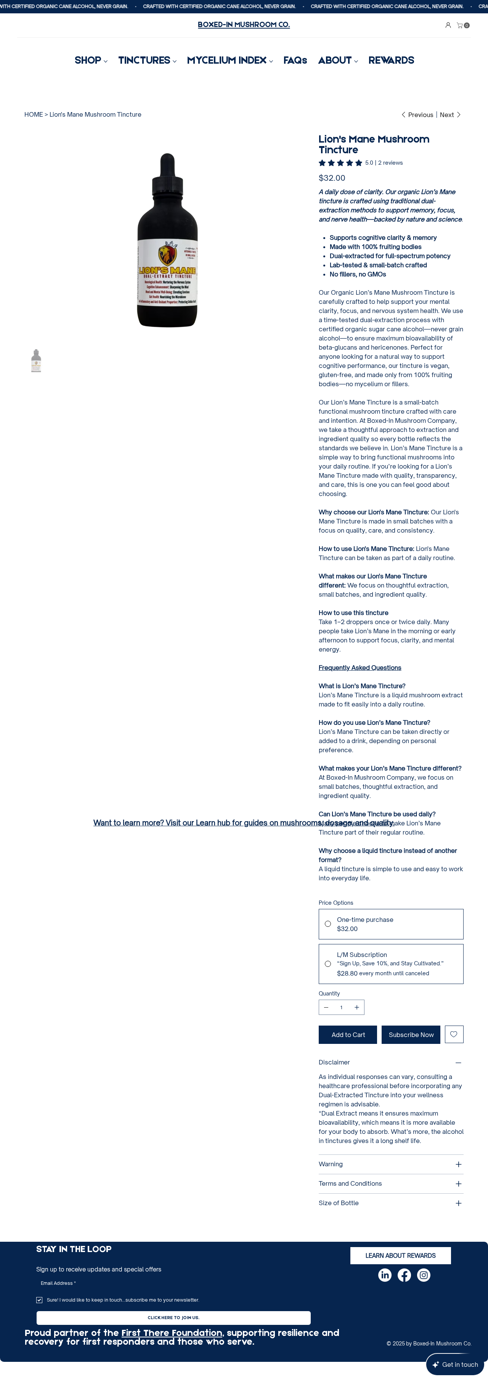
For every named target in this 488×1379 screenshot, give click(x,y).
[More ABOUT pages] (356, 61)
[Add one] (356, 1007)
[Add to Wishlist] (454, 1034)
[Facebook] (404, 1275)
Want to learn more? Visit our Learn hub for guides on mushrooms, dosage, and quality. (244, 822)
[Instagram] (423, 1275)
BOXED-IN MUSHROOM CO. (244, 25)
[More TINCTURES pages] (175, 61)
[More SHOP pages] (106, 61)
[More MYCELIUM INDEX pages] (271, 61)
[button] (464, 25)
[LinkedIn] (385, 1275)
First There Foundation (172, 1333)
